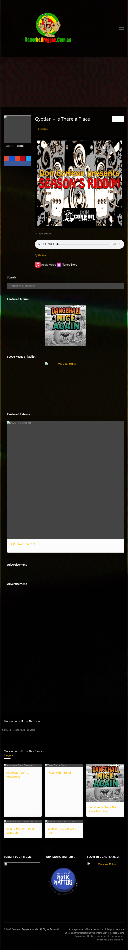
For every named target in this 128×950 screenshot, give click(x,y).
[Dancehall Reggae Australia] (64, 29)
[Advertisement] (64, 82)
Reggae (20, 146)
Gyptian (42, 255)
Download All (43, 129)
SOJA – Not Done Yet (22, 544)
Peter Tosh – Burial (59, 772)
